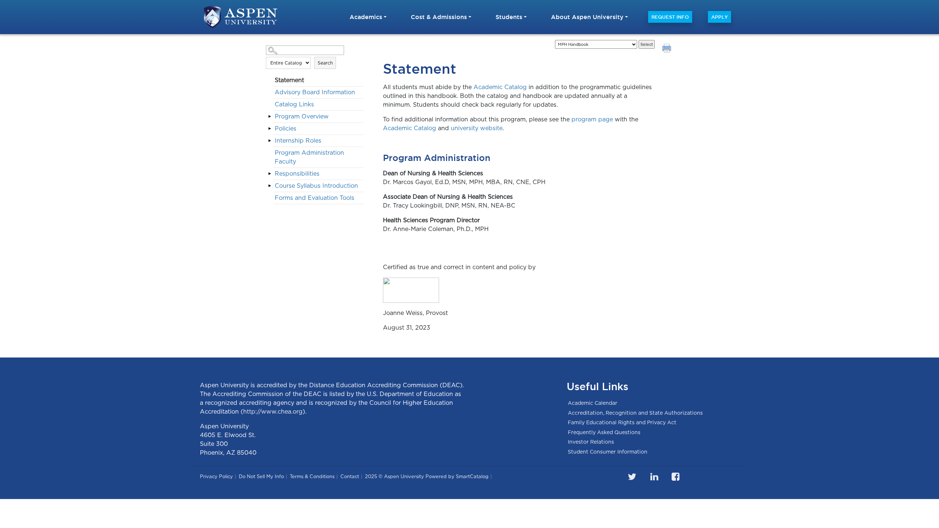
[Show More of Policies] (269, 128)
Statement (289, 80)
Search (325, 63)
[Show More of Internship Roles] (269, 140)
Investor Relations (591, 442)
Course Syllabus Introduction (316, 185)
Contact (349, 476)
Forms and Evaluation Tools (314, 197)
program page (592, 119)
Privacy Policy (216, 476)
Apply (719, 16)
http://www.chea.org (273, 411)
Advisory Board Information (315, 92)
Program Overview (302, 116)
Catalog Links (294, 104)
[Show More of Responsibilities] (269, 173)
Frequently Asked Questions (604, 432)
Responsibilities (297, 173)
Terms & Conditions (312, 476)
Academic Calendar (592, 403)
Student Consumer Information (607, 452)
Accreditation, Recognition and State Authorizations (635, 413)
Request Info (670, 16)
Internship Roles (298, 140)
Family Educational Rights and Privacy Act (622, 422)
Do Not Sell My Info (261, 476)
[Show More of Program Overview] (269, 116)
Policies (285, 128)
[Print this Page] (667, 49)
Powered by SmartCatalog (457, 476)
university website (477, 128)
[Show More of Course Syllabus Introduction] (269, 185)
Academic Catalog (500, 87)
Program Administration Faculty (309, 157)
